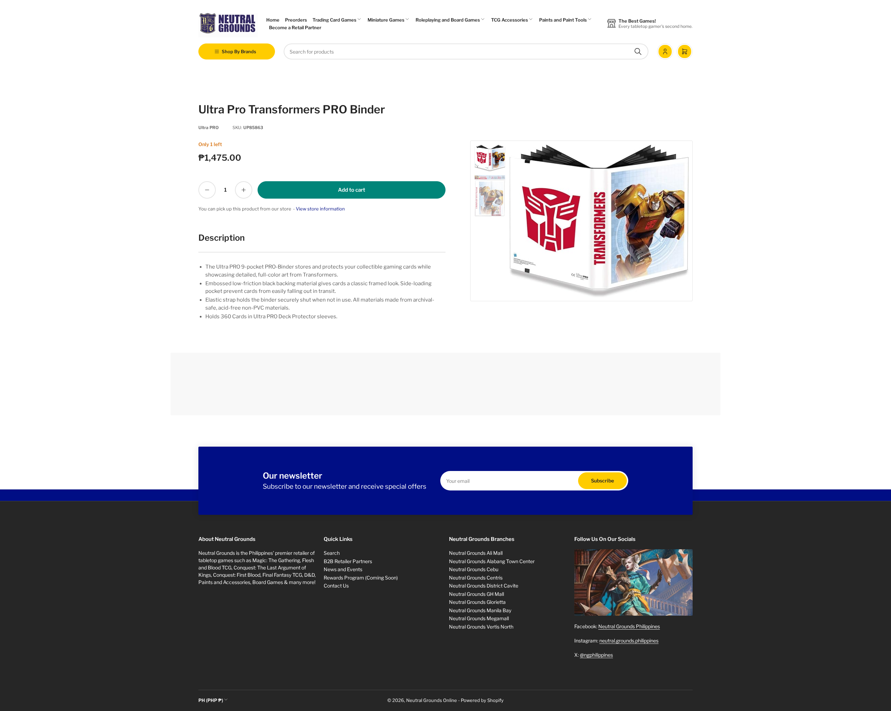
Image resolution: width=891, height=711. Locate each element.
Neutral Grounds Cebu (473, 569)
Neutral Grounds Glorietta (477, 602)
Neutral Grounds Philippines (629, 626)
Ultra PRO (208, 127)
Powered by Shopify (482, 700)
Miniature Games (386, 20)
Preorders (296, 20)
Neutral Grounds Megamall (479, 618)
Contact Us (336, 586)
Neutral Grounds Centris (476, 578)
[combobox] (466, 51)
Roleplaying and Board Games (448, 20)
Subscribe (602, 481)
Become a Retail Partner (295, 27)
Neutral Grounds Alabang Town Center (492, 561)
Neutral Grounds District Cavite (483, 586)
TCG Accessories (509, 20)
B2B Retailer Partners (348, 561)
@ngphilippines (596, 655)
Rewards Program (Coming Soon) (361, 578)
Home (272, 20)
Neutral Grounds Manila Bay (480, 610)
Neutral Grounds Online (431, 700)
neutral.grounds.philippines (629, 641)
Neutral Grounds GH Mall (476, 594)
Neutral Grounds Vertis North (481, 627)
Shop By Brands (239, 51)
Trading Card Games (334, 20)
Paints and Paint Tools (563, 20)
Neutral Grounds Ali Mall (476, 553)
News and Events (343, 569)
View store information (320, 208)
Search (332, 553)
